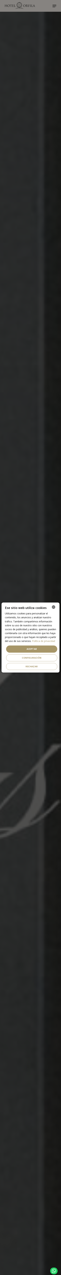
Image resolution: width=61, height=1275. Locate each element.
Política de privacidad (43, 641)
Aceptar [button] (32, 648)
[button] (54, 1271)
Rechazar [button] (32, 666)
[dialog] (30, 637)
